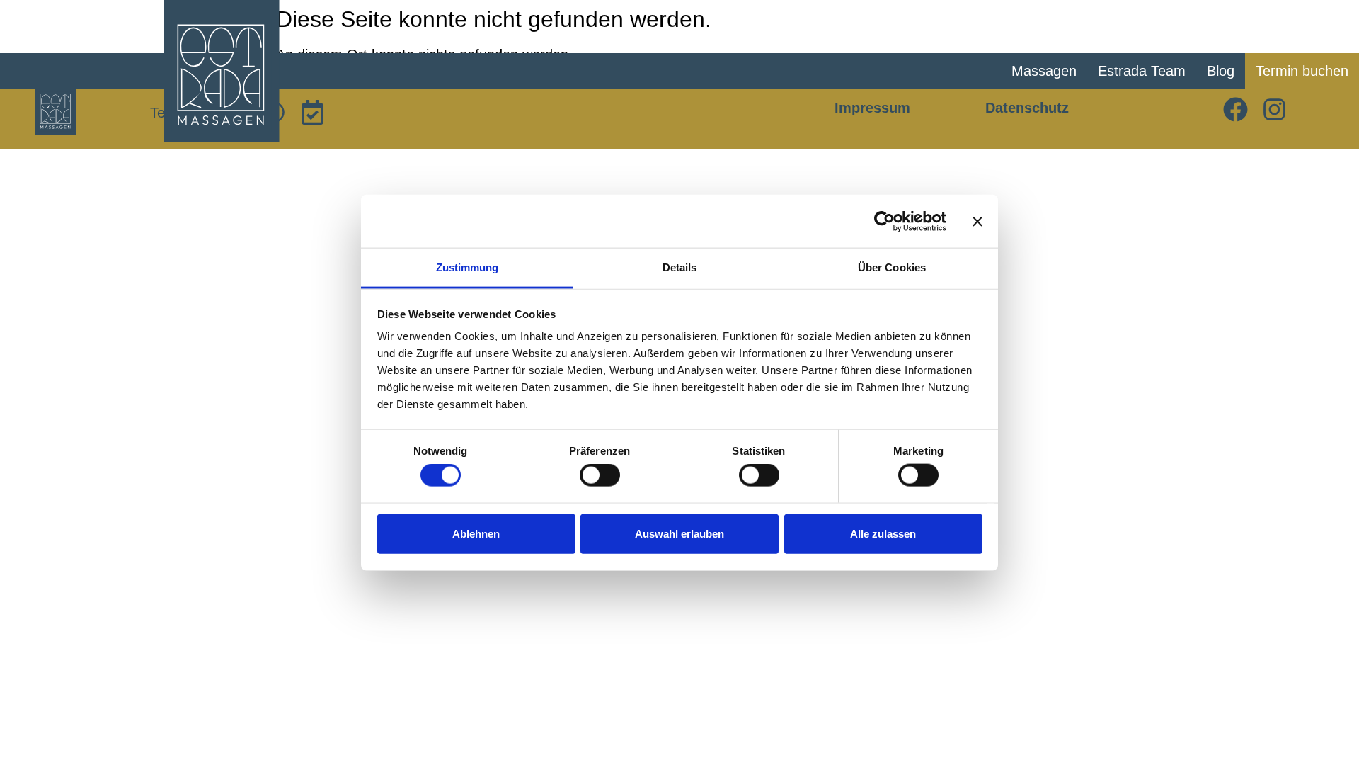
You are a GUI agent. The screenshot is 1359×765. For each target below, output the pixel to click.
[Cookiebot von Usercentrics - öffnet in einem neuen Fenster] (884, 221)
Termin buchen (1302, 71)
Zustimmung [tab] (467, 267)
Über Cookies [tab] (892, 267)
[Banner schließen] (977, 221)
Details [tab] (680, 267)
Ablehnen (476, 533)
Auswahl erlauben (679, 533)
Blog (1220, 71)
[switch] (600, 475)
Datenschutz (1027, 107)
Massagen (1044, 71)
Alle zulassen (883, 533)
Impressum (872, 107)
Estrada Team (1142, 71)
